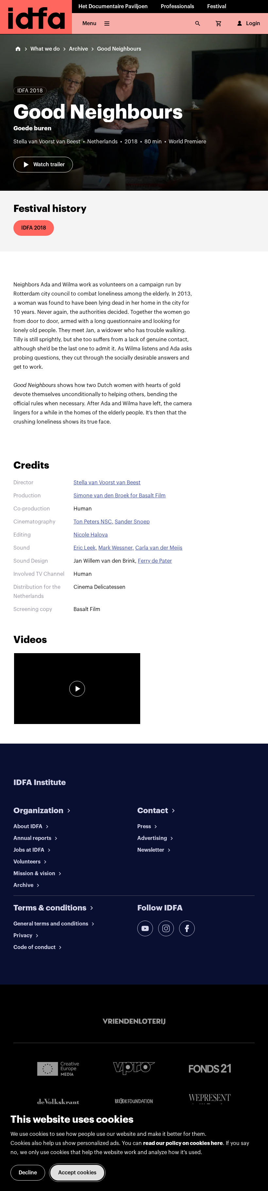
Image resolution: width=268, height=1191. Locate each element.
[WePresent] (210, 1101)
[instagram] (166, 928)
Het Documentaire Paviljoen (113, 6)
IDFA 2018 (33, 228)
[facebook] (187, 928)
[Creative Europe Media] (58, 1068)
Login (253, 23)
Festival (216, 6)
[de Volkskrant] (58, 1101)
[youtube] (145, 928)
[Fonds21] (210, 1068)
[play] (77, 689)
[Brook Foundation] (134, 1101)
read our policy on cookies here (183, 1143)
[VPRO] (134, 1068)
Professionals (177, 6)
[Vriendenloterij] (134, 1021)
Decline (28, 1172)
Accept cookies (77, 1172)
